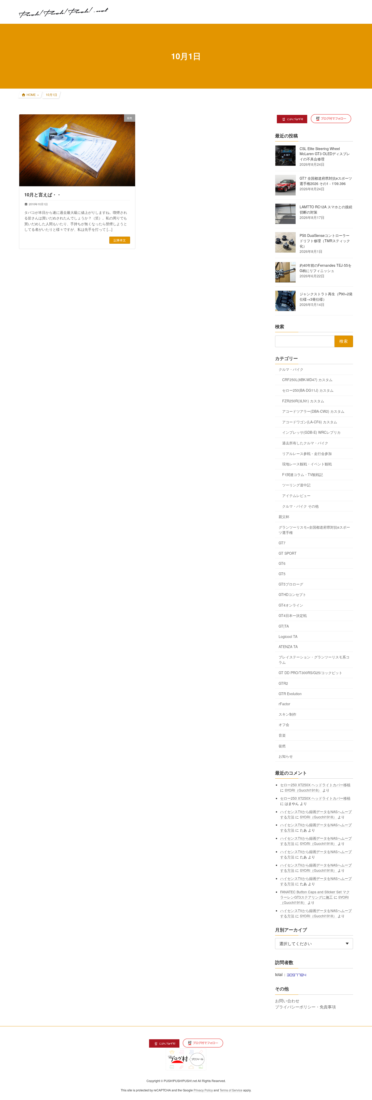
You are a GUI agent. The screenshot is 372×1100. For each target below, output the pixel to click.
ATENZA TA (288, 646)
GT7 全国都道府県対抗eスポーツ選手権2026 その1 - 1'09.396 (326, 181)
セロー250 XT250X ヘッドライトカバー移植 (315, 784)
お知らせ (286, 756)
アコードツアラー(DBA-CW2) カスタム (313, 411)
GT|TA (284, 626)
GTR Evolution (290, 693)
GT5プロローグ (291, 583)
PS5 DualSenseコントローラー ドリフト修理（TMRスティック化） (325, 240)
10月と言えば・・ (42, 194)
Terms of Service (231, 1090)
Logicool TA (288, 636)
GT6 (282, 563)
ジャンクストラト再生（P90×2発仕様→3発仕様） (326, 296)
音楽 (282, 735)
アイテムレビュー (296, 495)
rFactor (284, 703)
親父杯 (284, 516)
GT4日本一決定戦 (293, 615)
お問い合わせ (287, 1001)
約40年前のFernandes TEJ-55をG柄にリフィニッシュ (326, 268)
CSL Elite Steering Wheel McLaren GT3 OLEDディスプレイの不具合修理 (325, 153)
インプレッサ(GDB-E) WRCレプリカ (311, 432)
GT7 (282, 542)
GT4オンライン (291, 604)
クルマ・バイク (291, 368)
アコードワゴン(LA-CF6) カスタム (309, 421)
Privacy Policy (203, 1090)
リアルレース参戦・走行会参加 (307, 453)
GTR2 (283, 683)
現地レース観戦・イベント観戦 (307, 463)
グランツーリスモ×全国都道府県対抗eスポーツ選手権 (314, 529)
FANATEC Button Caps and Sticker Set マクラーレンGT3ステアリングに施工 (315, 894)
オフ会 (284, 724)
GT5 (282, 573)
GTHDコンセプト (292, 594)
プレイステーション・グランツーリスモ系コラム (314, 659)
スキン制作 (287, 713)
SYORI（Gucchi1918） (303, 789)
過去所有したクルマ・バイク (305, 442)
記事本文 (120, 240)
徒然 (282, 745)
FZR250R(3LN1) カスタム (303, 400)
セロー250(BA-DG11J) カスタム (308, 390)
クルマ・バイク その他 (300, 505)
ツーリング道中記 (296, 484)
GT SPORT (288, 552)
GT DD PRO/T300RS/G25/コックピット (310, 672)
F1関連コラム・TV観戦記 (302, 474)
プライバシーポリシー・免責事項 (305, 1007)
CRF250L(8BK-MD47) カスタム (307, 379)
